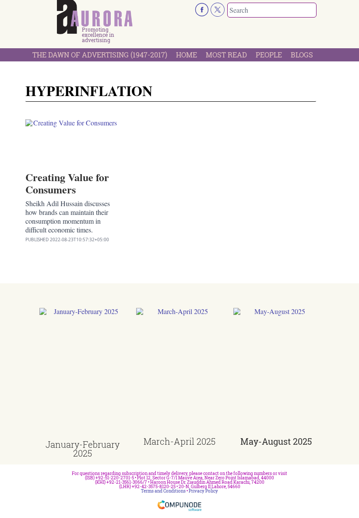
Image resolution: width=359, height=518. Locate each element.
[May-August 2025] (276, 372)
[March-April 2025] (179, 372)
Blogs (302, 54)
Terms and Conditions (163, 491)
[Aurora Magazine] (95, 17)
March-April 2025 (179, 441)
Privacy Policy (203, 491)
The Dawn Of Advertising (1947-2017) (99, 54)
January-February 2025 (83, 449)
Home (186, 54)
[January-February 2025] (82, 374)
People (269, 54)
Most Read (226, 54)
